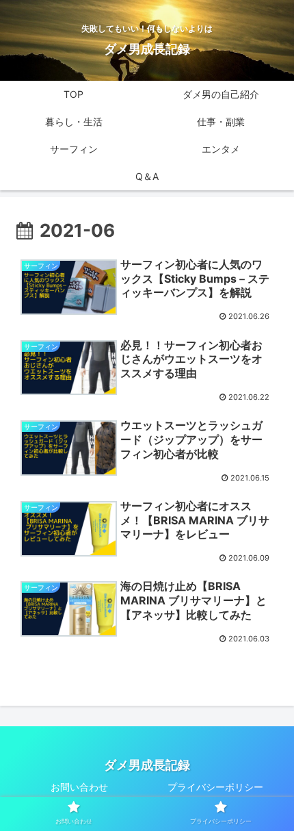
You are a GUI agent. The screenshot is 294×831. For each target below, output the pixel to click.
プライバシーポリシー (215, 787)
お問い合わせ (79, 787)
